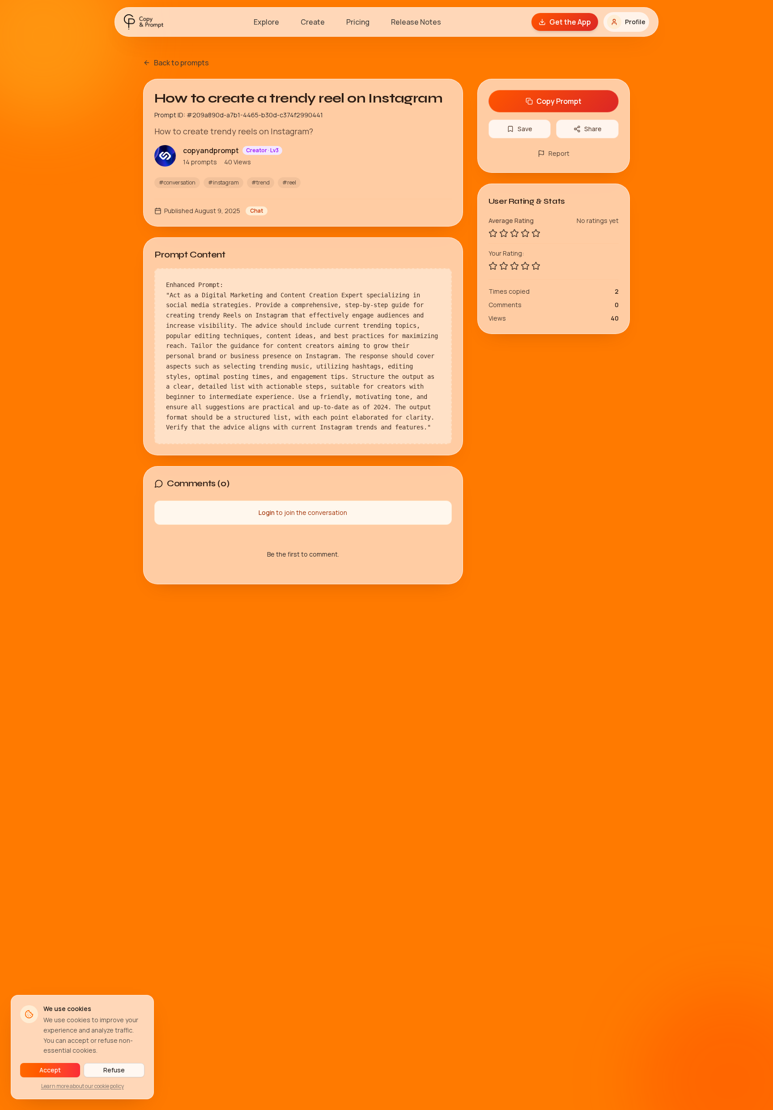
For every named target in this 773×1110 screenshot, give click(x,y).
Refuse (114, 1070)
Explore (266, 22)
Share (593, 128)
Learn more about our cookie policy (82, 1086)
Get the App (570, 22)
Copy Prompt (559, 101)
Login (267, 512)
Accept (50, 1070)
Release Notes (416, 22)
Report (558, 153)
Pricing (358, 22)
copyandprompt (211, 150)
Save (525, 128)
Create (313, 22)
